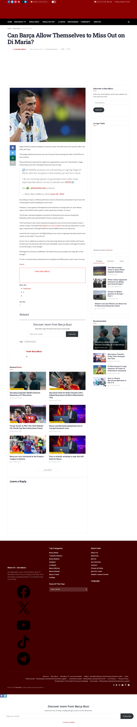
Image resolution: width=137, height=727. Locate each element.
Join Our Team (101, 2)
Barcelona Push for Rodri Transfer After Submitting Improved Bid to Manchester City (66, 395)
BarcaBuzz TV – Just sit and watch (71, 676)
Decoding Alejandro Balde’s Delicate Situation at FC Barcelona (25, 394)
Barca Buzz (54, 676)
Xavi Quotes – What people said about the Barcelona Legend (110, 681)
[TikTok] (23, 649)
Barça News (34, 22)
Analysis (97, 22)
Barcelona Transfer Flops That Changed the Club (116, 356)
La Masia (61, 22)
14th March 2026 (55, 431)
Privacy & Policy (97, 568)
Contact (94, 565)
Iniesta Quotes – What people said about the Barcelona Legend (46, 679)
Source (21, 264)
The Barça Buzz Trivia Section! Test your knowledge (71, 681)
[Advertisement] (68, 67)
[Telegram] (23, 666)
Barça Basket (54, 559)
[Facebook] (23, 599)
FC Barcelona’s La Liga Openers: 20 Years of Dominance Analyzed (117, 368)
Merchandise (73, 22)
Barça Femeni (54, 571)
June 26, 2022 (57, 194)
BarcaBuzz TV (20, 22)
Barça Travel (54, 574)
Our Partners (96, 562)
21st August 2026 (114, 385)
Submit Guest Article (40, 2)
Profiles (52, 577)
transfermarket (30, 342)
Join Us (93, 559)
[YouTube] (23, 633)
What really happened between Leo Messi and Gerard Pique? (117, 282)
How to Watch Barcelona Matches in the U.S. (117, 380)
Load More (48, 470)
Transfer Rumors (27, 28)
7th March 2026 (55, 462)
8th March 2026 (16, 462)
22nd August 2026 (16, 398)
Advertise (94, 556)
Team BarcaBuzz (20, 49)
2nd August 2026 (16, 431)
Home (9, 22)
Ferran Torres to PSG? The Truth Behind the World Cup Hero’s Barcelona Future (26, 427)
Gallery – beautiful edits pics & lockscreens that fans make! (103, 676)
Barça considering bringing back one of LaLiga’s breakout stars (65, 427)
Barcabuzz (19, 687)
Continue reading (68, 722)
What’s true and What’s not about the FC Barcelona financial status (111, 305)
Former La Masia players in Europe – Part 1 (116, 294)
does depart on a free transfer (50, 226)
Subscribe (72, 334)
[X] (23, 616)
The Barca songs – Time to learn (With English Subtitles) (116, 269)
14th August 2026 (55, 400)
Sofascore (109, 250)
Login (110, 2)
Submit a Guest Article (99, 574)
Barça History (49, 22)
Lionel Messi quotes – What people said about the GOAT (87, 679)
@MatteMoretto (38, 188)
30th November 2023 (36, 49)
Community (85, 22)
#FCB (68, 182)
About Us (94, 553)
